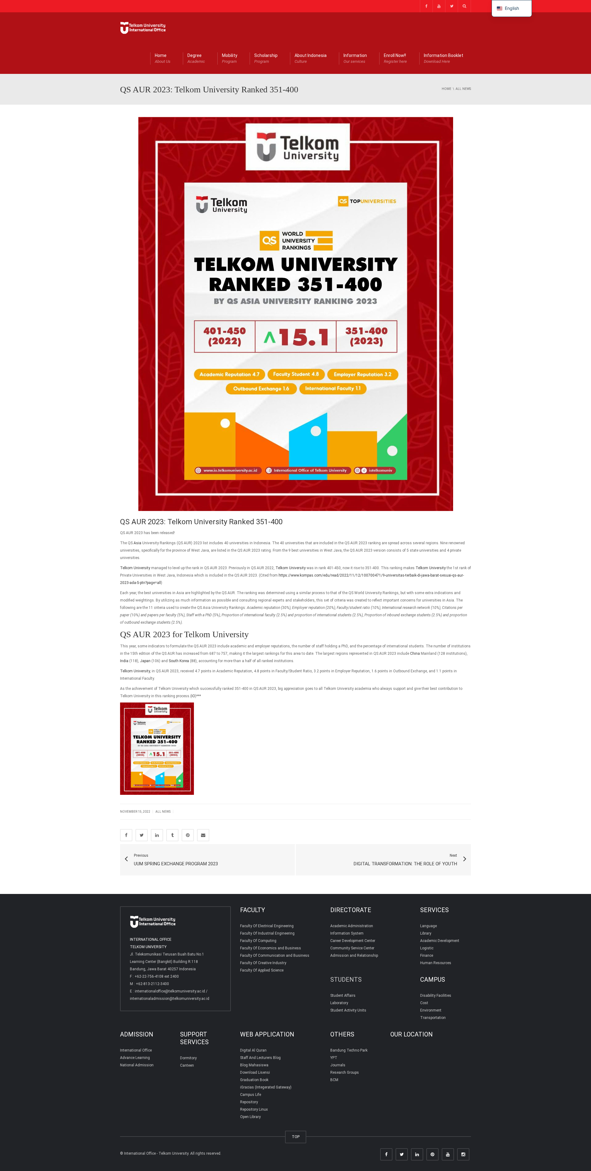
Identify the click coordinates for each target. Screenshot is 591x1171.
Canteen (187, 1065)
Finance (426, 955)
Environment (430, 1010)
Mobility (229, 58)
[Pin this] (188, 835)
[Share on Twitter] (141, 835)
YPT (333, 1058)
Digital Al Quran (253, 1050)
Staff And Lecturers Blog (260, 1058)
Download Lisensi (255, 1072)
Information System (347, 933)
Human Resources (435, 963)
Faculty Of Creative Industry (263, 963)
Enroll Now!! (395, 58)
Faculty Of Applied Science (261, 970)
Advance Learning (135, 1058)
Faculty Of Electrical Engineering (267, 926)
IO (193, 696)
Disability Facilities (435, 995)
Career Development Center (352, 941)
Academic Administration (351, 926)
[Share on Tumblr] (172, 835)
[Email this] (203, 835)
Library (425, 933)
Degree (196, 58)
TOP (296, 1136)
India (124, 661)
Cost (424, 1003)
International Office (136, 1050)
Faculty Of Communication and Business (274, 955)
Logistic (426, 948)
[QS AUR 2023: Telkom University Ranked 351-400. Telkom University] (143, 28)
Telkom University (135, 568)
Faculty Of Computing (258, 941)
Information (355, 58)
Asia (137, 543)
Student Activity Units (348, 1010)
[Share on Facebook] (126, 835)
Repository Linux (254, 1109)
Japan (145, 661)
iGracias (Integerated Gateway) (265, 1087)
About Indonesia (311, 58)
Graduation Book (254, 1080)
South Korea (179, 661)
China (415, 653)
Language (428, 926)
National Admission (137, 1065)
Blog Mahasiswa (254, 1065)
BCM (334, 1080)
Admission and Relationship (354, 955)
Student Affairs (343, 995)
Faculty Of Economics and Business (270, 948)
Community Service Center (352, 948)
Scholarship (266, 58)
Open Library (250, 1117)
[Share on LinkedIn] (157, 835)
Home (163, 58)
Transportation (433, 1018)
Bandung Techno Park (349, 1050)
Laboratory (339, 1003)
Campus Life (250, 1095)
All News (163, 811)
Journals (337, 1065)
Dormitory (188, 1058)
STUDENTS (346, 979)
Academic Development (439, 941)
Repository (249, 1102)
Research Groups (344, 1072)
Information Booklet (443, 58)
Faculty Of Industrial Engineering (267, 933)
